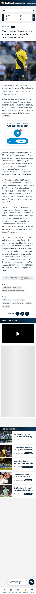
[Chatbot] (31, 582)
